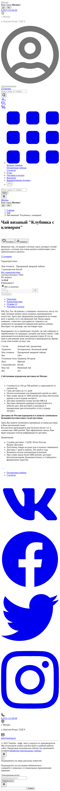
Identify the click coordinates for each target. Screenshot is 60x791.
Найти (4, 193)
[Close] (4, 754)
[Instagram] (30, 712)
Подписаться (7, 781)
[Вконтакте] (30, 529)
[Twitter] (30, 645)
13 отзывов (6, 256)
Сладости (11, 475)
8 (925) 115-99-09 (9, 10)
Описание (11, 299)
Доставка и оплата (15, 306)
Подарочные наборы (16, 472)
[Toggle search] (4, 196)
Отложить (10, 242)
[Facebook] (30, 587)
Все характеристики (10, 272)
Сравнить (23, 242)
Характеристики (14, 301)
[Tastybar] (6, 88)
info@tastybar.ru (8, 738)
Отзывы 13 (12, 304)
